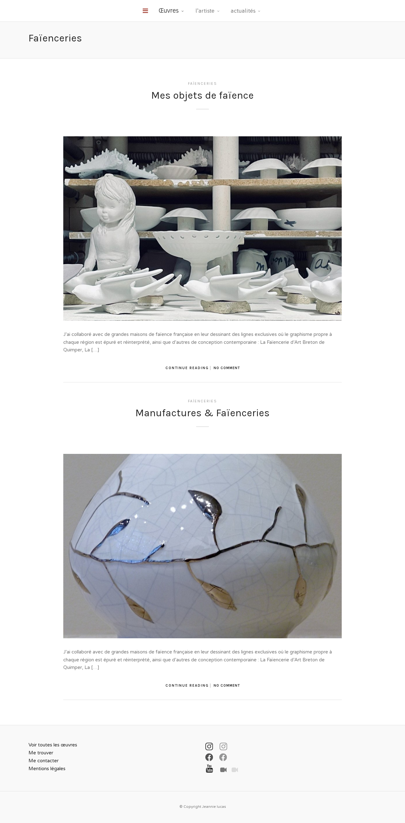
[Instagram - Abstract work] (209, 746)
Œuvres (169, 10)
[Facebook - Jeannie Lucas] (209, 757)
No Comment (227, 368)
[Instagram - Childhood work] (223, 746)
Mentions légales (46, 768)
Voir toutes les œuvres (52, 745)
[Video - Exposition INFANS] (221, 768)
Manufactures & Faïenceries (202, 413)
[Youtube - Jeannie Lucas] (208, 767)
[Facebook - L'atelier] (223, 757)
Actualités (243, 10)
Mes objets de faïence (202, 95)
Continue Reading (187, 368)
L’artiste (205, 10)
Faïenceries (202, 83)
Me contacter (43, 761)
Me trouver (40, 753)
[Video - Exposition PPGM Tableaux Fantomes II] (233, 768)
